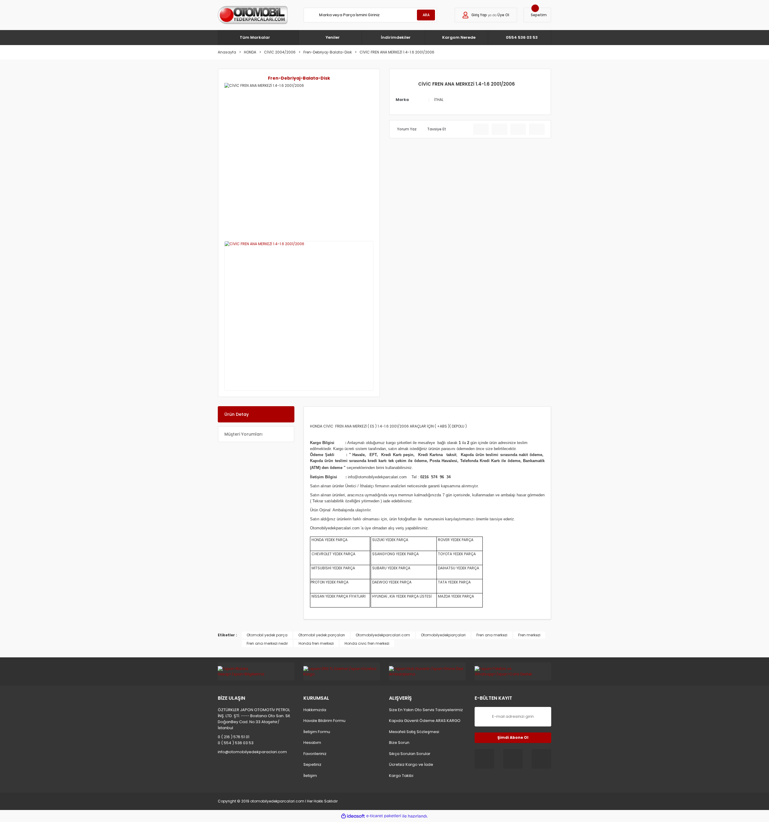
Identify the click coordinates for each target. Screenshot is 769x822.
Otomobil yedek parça (267, 635)
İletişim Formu (316, 732)
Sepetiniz (312, 764)
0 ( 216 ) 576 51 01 (233, 737)
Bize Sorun (399, 742)
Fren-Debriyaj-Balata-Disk (299, 78)
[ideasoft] (353, 816)
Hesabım (312, 742)
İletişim (310, 775)
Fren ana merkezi (491, 635)
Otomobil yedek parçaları (321, 635)
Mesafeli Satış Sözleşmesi (414, 732)
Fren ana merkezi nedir (267, 643)
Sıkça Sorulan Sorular (409, 754)
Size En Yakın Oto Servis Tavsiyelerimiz (426, 710)
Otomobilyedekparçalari (443, 635)
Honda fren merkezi (316, 643)
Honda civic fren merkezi (367, 643)
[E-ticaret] (383, 816)
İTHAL (438, 99)
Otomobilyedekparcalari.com (383, 635)
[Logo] (252, 15)
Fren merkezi (529, 635)
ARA (426, 14)
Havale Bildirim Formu (324, 720)
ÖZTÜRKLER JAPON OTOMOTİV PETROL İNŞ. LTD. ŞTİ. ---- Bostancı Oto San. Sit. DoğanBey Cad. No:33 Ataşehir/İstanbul (254, 719)
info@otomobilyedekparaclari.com (252, 752)
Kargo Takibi (401, 775)
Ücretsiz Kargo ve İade (411, 764)
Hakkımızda (314, 710)
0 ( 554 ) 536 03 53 (236, 743)
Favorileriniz (315, 754)
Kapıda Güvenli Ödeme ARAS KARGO (424, 720)
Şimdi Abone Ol (512, 737)
